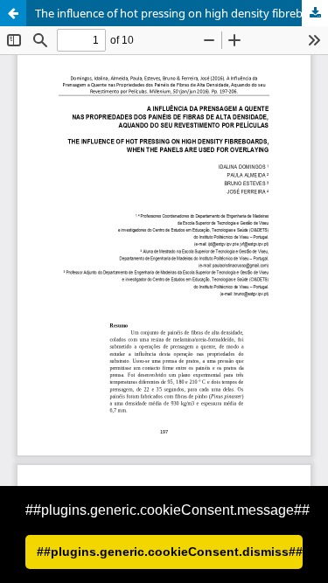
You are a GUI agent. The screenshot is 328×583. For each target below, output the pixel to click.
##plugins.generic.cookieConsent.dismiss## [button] (170, 552)
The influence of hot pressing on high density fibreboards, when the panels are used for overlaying (181, 13)
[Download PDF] (315, 13)
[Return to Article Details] (13, 13)
